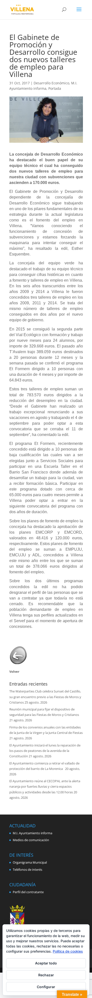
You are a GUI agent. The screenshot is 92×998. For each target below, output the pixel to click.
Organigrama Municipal (30, 862)
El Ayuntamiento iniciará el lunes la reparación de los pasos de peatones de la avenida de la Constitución (44, 750)
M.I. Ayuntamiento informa (32, 833)
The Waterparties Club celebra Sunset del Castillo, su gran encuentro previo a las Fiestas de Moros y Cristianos (45, 696)
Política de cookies (68, 951)
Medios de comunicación (31, 840)
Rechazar (46, 975)
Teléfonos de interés (27, 869)
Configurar (46, 987)
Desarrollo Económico (51, 83)
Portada (54, 88)
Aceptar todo (46, 963)
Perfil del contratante (28, 892)
